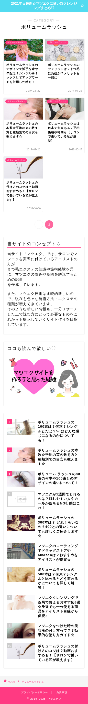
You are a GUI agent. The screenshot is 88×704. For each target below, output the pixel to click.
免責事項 (61, 692)
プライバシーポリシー (34, 692)
